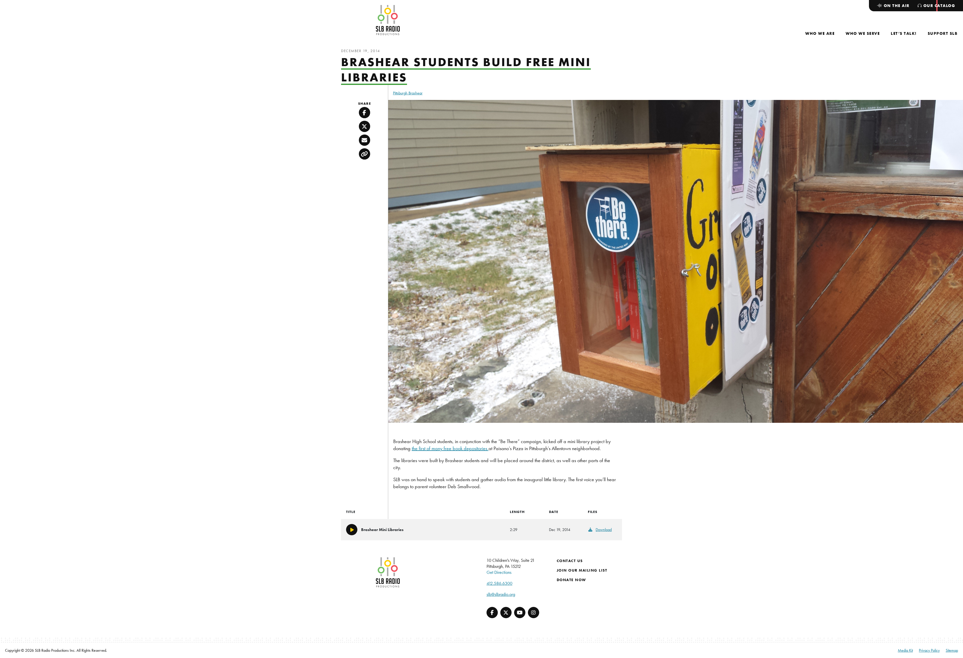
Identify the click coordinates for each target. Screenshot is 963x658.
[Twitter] (506, 612)
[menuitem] (820, 33)
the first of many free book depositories (450, 448)
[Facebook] (492, 612)
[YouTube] (519, 612)
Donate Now (571, 579)
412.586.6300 (499, 583)
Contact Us (570, 560)
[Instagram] (533, 612)
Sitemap (952, 650)
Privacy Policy (929, 650)
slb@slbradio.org (501, 594)
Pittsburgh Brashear (408, 93)
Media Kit (905, 650)
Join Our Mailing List (582, 570)
